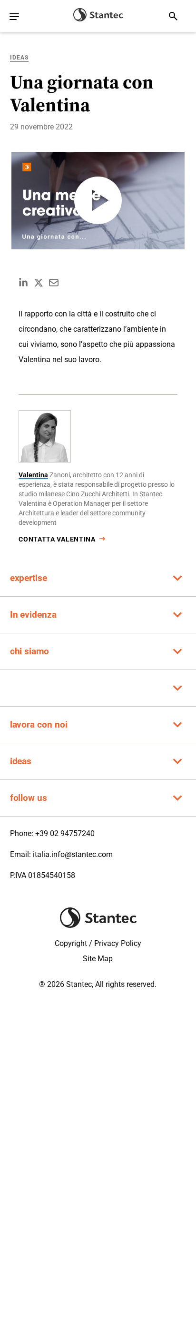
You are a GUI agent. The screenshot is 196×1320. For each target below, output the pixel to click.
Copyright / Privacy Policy (98, 943)
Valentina (33, 475)
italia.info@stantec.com (73, 854)
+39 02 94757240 (65, 833)
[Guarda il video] (98, 200)
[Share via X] (38, 282)
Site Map (98, 958)
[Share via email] (54, 282)
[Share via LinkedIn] (23, 282)
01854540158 (51, 875)
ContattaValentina (57, 539)
